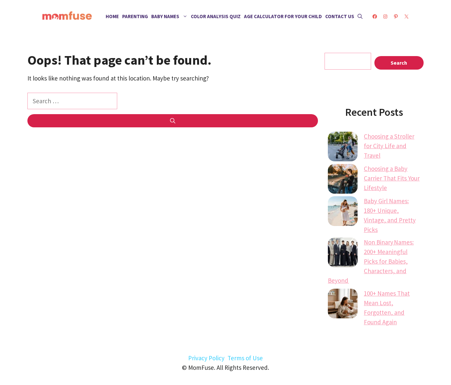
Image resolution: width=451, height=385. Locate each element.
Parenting (135, 16)
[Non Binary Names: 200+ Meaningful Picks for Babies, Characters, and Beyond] (343, 254)
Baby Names (165, 16)
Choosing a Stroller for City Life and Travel (389, 145)
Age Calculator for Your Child (283, 16)
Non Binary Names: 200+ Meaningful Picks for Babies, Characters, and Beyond (371, 261)
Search (399, 62)
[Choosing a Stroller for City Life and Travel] (343, 148)
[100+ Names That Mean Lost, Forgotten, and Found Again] (343, 305)
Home (112, 16)
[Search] (172, 120)
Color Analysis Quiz (216, 16)
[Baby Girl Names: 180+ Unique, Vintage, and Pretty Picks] (343, 212)
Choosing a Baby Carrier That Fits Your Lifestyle (392, 178)
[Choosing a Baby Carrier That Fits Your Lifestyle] (343, 180)
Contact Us (339, 16)
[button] (360, 16)
